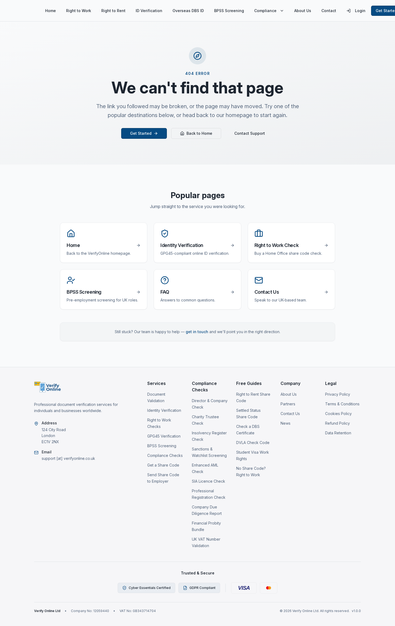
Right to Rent (113, 10)
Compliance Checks (165, 455)
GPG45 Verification (164, 436)
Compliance (265, 10)
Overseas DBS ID (188, 10)
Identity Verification (164, 410)
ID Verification (149, 10)
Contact (328, 10)
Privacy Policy (337, 394)
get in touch (197, 331)
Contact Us (290, 413)
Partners (288, 404)
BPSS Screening (229, 10)
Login (360, 10)
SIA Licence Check (208, 481)
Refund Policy (337, 423)
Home (50, 10)
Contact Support (249, 133)
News (285, 423)
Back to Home (199, 133)
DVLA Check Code (253, 442)
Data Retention (338, 433)
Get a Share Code (163, 465)
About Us (302, 10)
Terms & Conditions (342, 404)
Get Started (141, 133)
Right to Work (78, 10)
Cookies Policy (338, 413)
